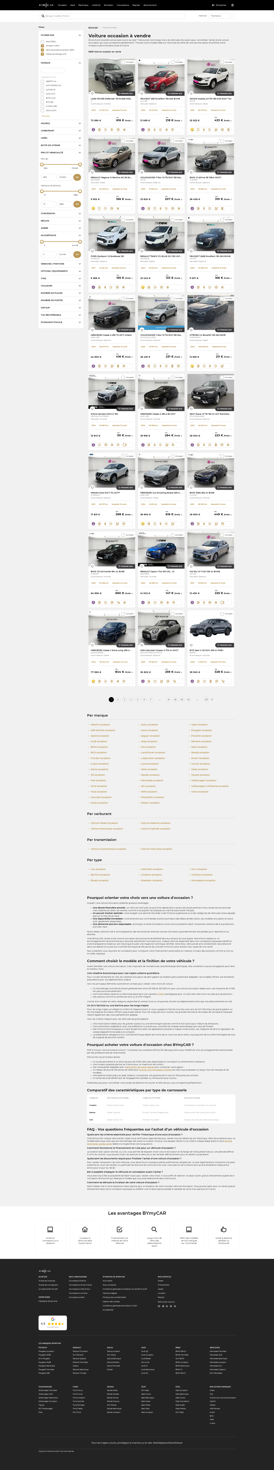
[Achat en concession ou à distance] (50, 1237)
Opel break (180, 1405)
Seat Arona (146, 1394)
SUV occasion (198, 869)
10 (169, 699)
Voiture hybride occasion (154, 829)
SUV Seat (145, 1390)
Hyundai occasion (100, 797)
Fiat (211, 1394)
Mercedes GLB (216, 1355)
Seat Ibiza (145, 1408)
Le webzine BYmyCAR (48, 1289)
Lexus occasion (149, 764)
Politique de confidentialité (114, 1297)
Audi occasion (97, 741)
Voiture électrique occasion (105, 829)
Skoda (110, 1387)
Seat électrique (147, 1398)
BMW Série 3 (181, 1351)
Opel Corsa (180, 1398)
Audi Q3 (144, 1351)
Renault (77, 1347)
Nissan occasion (149, 803)
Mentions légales (110, 1293)
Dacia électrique (114, 1358)
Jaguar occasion (149, 736)
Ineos (212, 1390)
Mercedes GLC (216, 1366)
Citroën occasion (99, 758)
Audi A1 (144, 1366)
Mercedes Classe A (218, 1369)
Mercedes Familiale (218, 1351)
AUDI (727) (50, 94)
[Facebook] (167, 1306)
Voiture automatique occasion (107, 849)
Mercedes (215, 1347)
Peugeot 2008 (45, 1355)
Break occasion (98, 880)
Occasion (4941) (52, 46)
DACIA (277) (51, 110)
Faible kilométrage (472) (56, 54)
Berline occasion (99, 875)
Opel (178, 1387)
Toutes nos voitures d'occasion (223, 1398)
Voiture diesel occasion (103, 823)
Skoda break (112, 1390)
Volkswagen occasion (202, 780)
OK (77, 177)
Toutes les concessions (48, 1285)
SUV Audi (145, 1362)
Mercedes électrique (218, 1358)
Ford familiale (78, 1405)
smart (212, 1412)
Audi (143, 1347)
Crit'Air (160, 994)
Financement (163, 1285)
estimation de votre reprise (140, 1067)
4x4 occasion (97, 869)
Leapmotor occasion (152, 758)
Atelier (160, 1281)
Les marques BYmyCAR (50, 1343)
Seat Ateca (145, 1405)
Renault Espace (79, 1358)
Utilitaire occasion (201, 875)
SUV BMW (180, 1358)
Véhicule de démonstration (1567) (60, 50)
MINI (212, 1419)
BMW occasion (98, 747)
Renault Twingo (79, 1373)
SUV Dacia (111, 1355)
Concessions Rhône (77, 1281)
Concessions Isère (76, 1297)
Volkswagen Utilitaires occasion (209, 786)
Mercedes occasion (151, 780)
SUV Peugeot (44, 1358)
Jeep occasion (148, 741)
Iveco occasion (148, 730)
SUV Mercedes (216, 1373)
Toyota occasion (199, 775)
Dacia (110, 1347)
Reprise (161, 1297)
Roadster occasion (151, 880)
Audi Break (146, 1358)
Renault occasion (200, 741)
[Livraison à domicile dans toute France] (85, 1237)
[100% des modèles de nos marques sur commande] (189, 1237)
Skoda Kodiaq (113, 1394)
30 (182, 699)
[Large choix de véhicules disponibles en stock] (154, 1237)
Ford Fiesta (77, 1408)
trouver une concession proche (155, 1070)
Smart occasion (199, 758)
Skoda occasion (199, 752)
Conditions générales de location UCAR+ (120, 1306)
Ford (75, 1387)
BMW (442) (51, 98)
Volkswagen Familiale (48, 1390)
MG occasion (147, 786)
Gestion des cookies (111, 1301)
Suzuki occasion (199, 764)
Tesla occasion (198, 769)
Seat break (145, 1401)
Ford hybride (78, 1401)
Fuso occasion (97, 792)
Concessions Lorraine (78, 1293)
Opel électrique (182, 1394)
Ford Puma (78, 1394)
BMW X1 (179, 1369)
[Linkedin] (159, 1306)
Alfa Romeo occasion (101, 730)
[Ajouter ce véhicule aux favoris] (92, 93)
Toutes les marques (47, 1281)
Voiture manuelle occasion (155, 849)
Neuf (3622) (51, 41)
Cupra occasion (98, 764)
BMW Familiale (182, 1355)
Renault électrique (80, 1369)
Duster (110, 1369)
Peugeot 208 (44, 1373)
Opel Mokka (181, 1408)
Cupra (212, 1423)
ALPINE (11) (50, 90)
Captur (76, 1366)
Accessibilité (108, 1310)
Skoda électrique (114, 1408)
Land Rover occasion (152, 752)
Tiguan (41, 1405)
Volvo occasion (198, 792)
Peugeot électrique (47, 1366)
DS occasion (96, 775)
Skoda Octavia (113, 1401)
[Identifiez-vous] (232, 5)
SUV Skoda (111, 1405)
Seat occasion (198, 747)
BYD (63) (49, 102)
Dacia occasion (98, 769)
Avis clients (107, 1281)
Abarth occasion (99, 725)
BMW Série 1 (181, 1373)
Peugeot (43, 1347)
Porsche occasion (200, 736)
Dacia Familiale (113, 1366)
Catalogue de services (48, 1301)
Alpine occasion (98, 736)
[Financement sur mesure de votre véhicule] (119, 1237)
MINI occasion (148, 792)
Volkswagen (45, 1387)
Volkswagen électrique (48, 1398)
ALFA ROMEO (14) (53, 85)
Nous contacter (109, 1285)
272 (206, 699)
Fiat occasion (97, 780)
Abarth (213, 1401)
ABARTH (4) (51, 81)
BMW (178, 1347)
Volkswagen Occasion (48, 1401)
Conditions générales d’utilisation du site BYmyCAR (125, 1289)
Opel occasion (198, 725)
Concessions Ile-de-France (80, 1285)
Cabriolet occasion (151, 869)
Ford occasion (97, 786)
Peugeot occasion (200, 730)
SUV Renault (78, 1355)
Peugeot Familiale (46, 1369)
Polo (41, 1412)
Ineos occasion (98, 803)
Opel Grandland (182, 1401)
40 (188, 699)
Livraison (162, 1293)
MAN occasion (148, 769)
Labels (160, 1289)
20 (175, 699)
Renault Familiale (80, 1362)
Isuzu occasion (148, 725)
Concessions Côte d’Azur (79, 1289)
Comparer (130, 62)
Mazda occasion (149, 775)
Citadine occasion (150, 875)
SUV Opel (180, 1412)
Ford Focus (78, 1390)
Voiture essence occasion (155, 823)
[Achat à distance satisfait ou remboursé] (223, 1237)
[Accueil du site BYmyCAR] (46, 5)
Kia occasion (147, 747)
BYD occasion (97, 752)
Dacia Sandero (113, 1362)
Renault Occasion (80, 1351)
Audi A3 (144, 1373)
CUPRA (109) (51, 106)
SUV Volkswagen (46, 1408)
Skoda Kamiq (112, 1398)
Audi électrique (147, 1369)
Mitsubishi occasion (151, 797)
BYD (212, 1416)
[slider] (42, 164)
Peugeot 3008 (45, 1362)
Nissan (212, 1405)
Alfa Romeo (215, 1408)
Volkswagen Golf (46, 1394)
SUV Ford (77, 1412)
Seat (143, 1387)
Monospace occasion (202, 880)
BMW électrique (182, 1366)
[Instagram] (171, 1306)
